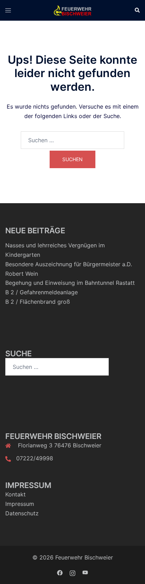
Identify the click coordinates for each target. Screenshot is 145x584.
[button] (137, 10)
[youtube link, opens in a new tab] (85, 572)
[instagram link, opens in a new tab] (72, 572)
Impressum (19, 503)
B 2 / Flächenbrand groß (37, 301)
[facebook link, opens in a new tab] (60, 572)
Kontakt (15, 494)
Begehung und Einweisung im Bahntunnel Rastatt (70, 282)
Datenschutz (22, 513)
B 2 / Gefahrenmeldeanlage (41, 292)
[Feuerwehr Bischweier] (72, 9)
